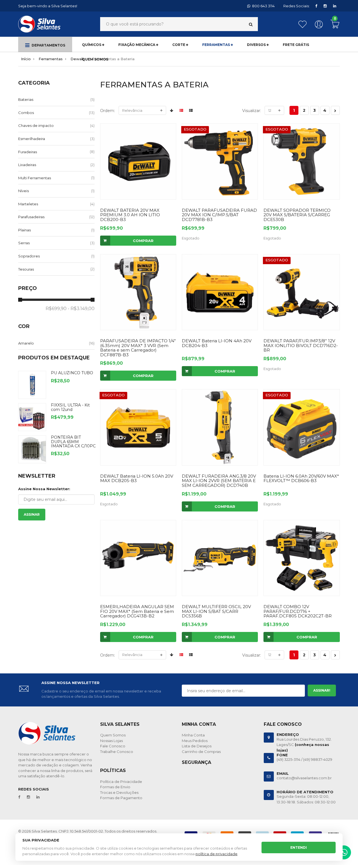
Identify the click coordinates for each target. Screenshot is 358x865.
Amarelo (26, 343)
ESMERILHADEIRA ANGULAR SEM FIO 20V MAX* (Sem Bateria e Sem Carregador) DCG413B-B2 (137, 611)
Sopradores (29, 256)
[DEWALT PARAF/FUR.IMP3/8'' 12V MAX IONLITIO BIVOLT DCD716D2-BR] (301, 292)
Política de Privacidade (121, 781)
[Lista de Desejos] (304, 27)
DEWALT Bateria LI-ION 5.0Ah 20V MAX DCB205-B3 (136, 478)
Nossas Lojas (111, 740)
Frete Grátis (296, 45)
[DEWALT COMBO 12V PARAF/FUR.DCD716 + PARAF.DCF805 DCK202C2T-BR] (301, 558)
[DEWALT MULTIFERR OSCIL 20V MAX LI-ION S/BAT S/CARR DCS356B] (220, 558)
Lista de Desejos (196, 746)
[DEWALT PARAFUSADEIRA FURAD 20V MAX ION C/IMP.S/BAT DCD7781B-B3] (220, 161)
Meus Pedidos (195, 740)
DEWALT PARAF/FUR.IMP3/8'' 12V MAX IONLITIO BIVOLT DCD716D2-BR (300, 345)
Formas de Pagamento (121, 798)
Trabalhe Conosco (116, 751)
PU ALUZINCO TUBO (72, 372)
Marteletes (28, 204)
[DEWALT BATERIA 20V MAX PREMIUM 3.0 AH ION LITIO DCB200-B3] (138, 161)
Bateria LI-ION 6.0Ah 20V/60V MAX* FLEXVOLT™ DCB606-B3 (301, 478)
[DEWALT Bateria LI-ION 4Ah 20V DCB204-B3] (220, 292)
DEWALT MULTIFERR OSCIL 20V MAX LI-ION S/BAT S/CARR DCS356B (216, 611)
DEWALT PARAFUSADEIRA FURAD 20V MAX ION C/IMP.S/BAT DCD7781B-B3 (219, 215)
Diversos (257, 45)
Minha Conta (193, 735)
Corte (179, 45)
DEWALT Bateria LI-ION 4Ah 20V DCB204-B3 (216, 343)
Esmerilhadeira (31, 138)
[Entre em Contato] (344, 853)
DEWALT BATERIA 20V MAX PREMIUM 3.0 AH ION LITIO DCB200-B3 (130, 215)
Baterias (25, 99)
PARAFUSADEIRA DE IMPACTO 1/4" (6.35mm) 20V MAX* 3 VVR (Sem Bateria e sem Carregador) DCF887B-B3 (138, 347)
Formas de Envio (115, 787)
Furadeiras (27, 152)
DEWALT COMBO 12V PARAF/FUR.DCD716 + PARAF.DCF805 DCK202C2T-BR (297, 611)
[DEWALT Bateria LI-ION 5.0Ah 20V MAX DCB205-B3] (138, 427)
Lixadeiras (27, 164)
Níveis (23, 191)
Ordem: (107, 110)
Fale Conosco (112, 746)
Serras (24, 243)
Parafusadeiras (31, 217)
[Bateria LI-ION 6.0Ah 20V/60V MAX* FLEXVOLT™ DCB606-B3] (301, 427)
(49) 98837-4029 (317, 759)
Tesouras (26, 269)
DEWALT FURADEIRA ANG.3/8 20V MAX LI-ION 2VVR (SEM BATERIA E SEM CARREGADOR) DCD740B (219, 480)
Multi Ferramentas (34, 178)
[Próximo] (335, 110)
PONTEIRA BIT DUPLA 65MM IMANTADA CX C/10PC (73, 441)
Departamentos (48, 45)
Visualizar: (251, 110)
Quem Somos (95, 59)
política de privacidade (216, 854)
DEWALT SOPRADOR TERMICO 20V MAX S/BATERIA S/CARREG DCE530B (297, 215)
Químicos (92, 45)
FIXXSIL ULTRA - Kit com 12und (70, 407)
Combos (26, 112)
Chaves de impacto (36, 125)
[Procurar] (250, 24)
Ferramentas (216, 45)
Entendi (298, 847)
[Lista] (191, 110)
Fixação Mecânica (137, 45)
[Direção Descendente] (171, 110)
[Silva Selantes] (39, 24)
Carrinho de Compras (201, 751)
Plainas (24, 230)
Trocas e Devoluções (119, 792)
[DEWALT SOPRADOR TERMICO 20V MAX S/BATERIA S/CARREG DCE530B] (301, 161)
